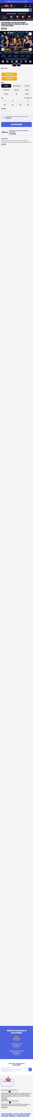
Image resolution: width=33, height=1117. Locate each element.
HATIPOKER (16, 124)
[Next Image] (30, 49)
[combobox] (15, 10)
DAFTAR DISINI (9, 74)
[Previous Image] (3, 49)
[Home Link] (10, 6)
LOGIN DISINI (9, 78)
